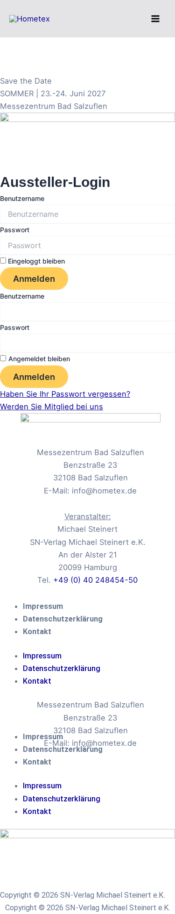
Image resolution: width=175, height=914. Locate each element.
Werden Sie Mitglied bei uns (51, 406)
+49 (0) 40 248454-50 (95, 580)
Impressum (43, 606)
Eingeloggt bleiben (35, 261)
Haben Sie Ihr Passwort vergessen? (65, 394)
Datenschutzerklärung (63, 618)
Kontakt (37, 631)
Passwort (14, 230)
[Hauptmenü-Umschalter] (155, 18)
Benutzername (22, 198)
